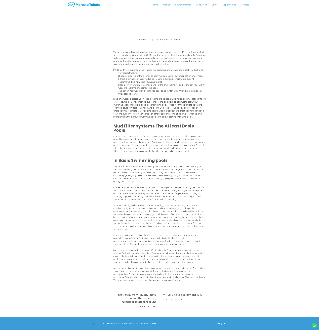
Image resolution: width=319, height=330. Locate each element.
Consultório (201, 4)
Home (155, 4)
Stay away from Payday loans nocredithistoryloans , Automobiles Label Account (137, 298)
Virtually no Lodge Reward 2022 (182, 295)
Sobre (215, 4)
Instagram (221, 323)
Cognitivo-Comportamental (177, 4)
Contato (245, 4)
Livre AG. (152, 323)
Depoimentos (229, 4)
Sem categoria (162, 39)
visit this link (171, 55)
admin (177, 39)
